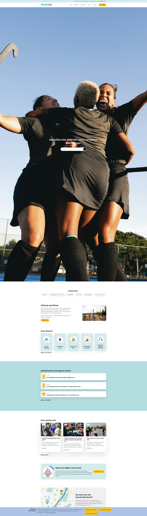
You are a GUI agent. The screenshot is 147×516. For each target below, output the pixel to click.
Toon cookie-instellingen (105, 509)
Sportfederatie (88, 294)
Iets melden (102, 4)
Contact (95, 4)
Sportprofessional (100, 294)
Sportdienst (70, 294)
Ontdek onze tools (98, 471)
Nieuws (98, 1)
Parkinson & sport (60, 342)
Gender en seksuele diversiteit (100, 342)
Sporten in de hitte (73, 342)
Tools (89, 4)
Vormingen (82, 4)
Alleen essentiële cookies (91, 513)
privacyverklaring (51, 512)
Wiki (71, 4)
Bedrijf (44, 294)
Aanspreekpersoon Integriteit (57, 294)
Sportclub (79, 294)
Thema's (76, 4)
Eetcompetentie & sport (87, 342)
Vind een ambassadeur (84, 1)
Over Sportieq (92, 1)
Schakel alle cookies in (91, 509)
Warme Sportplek (46, 342)
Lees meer (73, 376)
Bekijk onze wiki (44, 454)
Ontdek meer (45, 320)
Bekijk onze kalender (46, 400)
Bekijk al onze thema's (46, 352)
